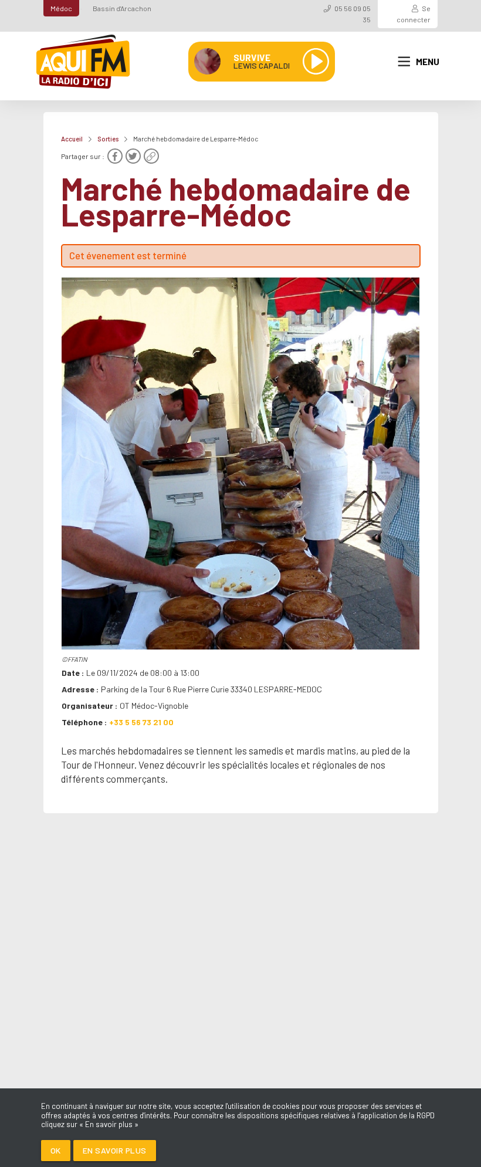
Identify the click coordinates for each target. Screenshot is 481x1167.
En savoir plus (115, 1150)
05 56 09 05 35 (352, 13)
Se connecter (414, 13)
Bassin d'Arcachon (122, 8)
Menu (427, 61)
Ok (55, 1150)
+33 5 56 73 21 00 (141, 722)
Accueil (72, 139)
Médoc (61, 8)
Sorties (107, 139)
